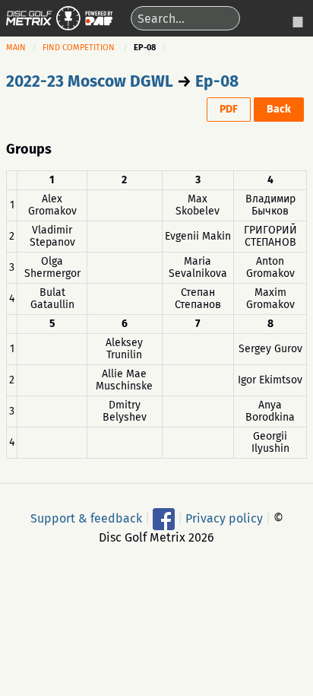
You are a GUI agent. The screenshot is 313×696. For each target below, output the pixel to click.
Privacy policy (224, 518)
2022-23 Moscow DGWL (89, 81)
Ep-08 (217, 81)
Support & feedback (86, 518)
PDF (229, 109)
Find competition (79, 47)
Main (16, 47)
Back (279, 109)
